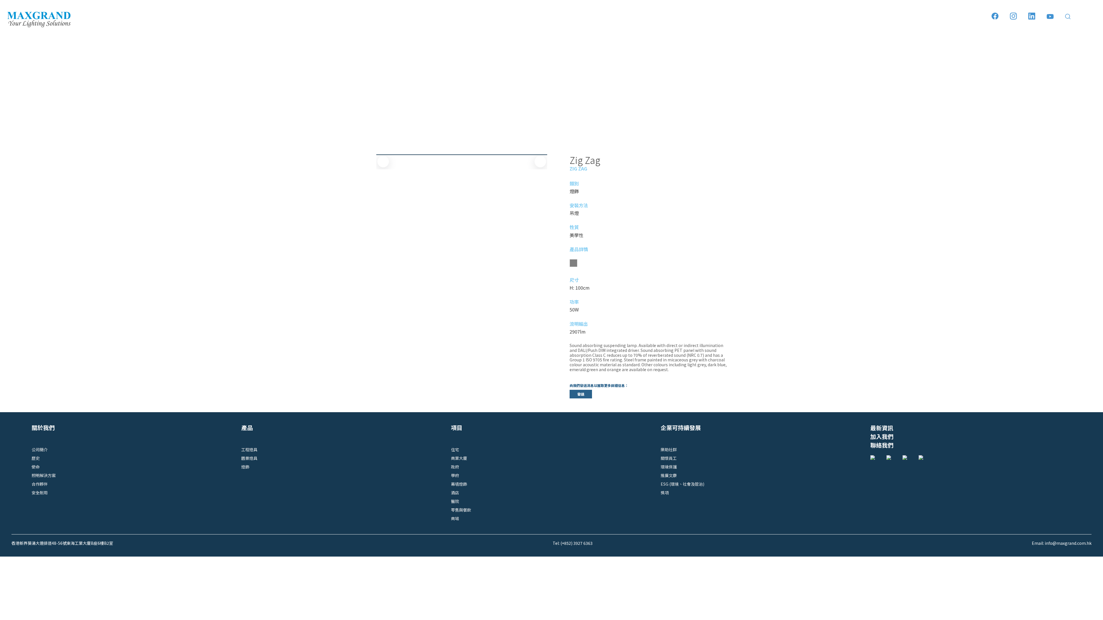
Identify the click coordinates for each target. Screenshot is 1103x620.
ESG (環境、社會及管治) (682, 484)
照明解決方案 (44, 475)
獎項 (665, 492)
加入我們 (881, 436)
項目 (456, 427)
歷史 (36, 458)
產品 (247, 427)
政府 (455, 467)
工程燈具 (249, 449)
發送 (580, 394)
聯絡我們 (881, 445)
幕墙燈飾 (459, 484)
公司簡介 (40, 449)
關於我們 (43, 427)
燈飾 (245, 467)
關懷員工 (669, 458)
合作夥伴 (40, 484)
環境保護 (669, 467)
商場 (455, 518)
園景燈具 (249, 458)
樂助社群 (669, 449)
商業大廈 (459, 458)
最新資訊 (881, 428)
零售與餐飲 (461, 510)
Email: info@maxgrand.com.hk (1062, 543)
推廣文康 (669, 475)
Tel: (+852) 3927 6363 (573, 543)
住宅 (455, 449)
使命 (36, 467)
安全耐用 (40, 492)
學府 (455, 475)
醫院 (455, 501)
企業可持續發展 (681, 427)
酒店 (455, 492)
